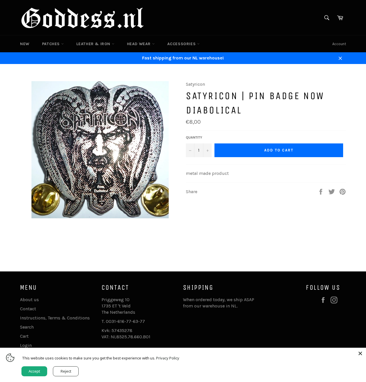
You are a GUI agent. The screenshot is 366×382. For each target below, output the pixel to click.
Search (27, 327)
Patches (51, 43)
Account (339, 44)
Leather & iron (94, 43)
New (24, 43)
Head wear (139, 43)
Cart (24, 336)
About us (29, 299)
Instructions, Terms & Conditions (55, 318)
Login (26, 345)
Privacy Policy (167, 358)
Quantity (194, 137)
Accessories (182, 43)
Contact (28, 308)
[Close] (360, 353)
